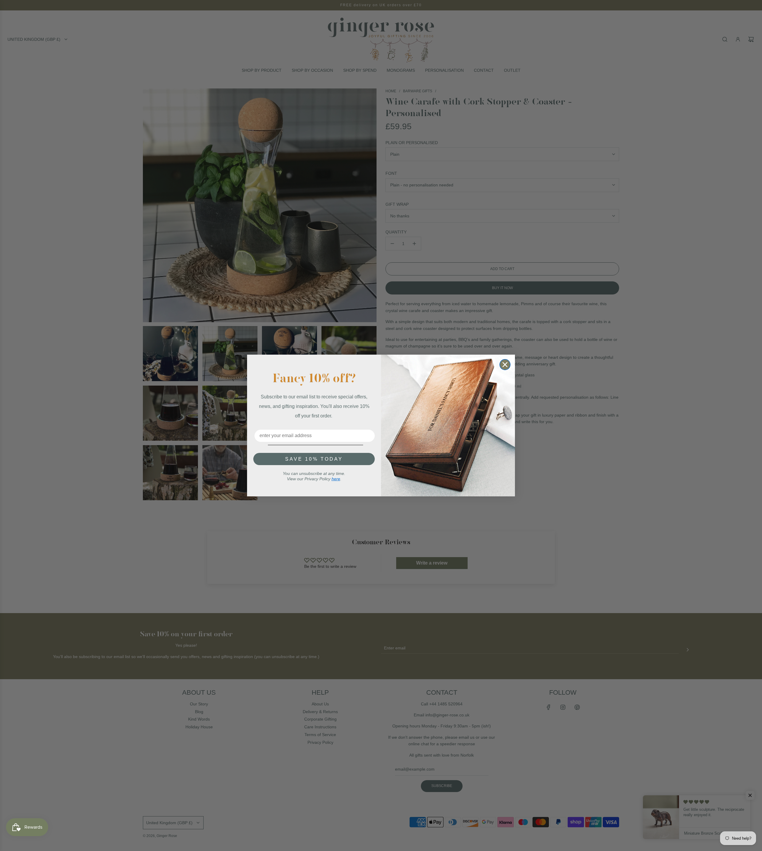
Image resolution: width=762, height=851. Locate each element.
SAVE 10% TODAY (314, 459)
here (336, 478)
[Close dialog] (505, 364)
